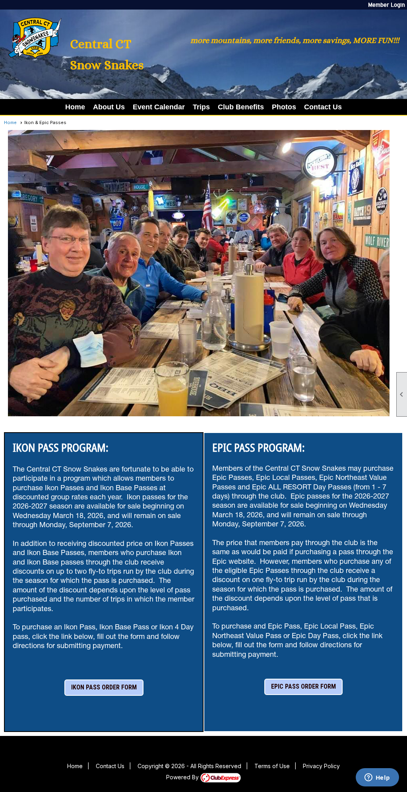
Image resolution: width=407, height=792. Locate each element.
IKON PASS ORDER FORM (104, 687)
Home (75, 107)
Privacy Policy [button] (321, 766)
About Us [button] (109, 107)
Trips (201, 107)
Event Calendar (159, 107)
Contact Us (323, 107)
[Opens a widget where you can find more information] (377, 778)
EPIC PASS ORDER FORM (303, 686)
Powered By (183, 777)
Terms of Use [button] (272, 766)
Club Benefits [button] (241, 107)
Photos (284, 107)
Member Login (386, 5)
